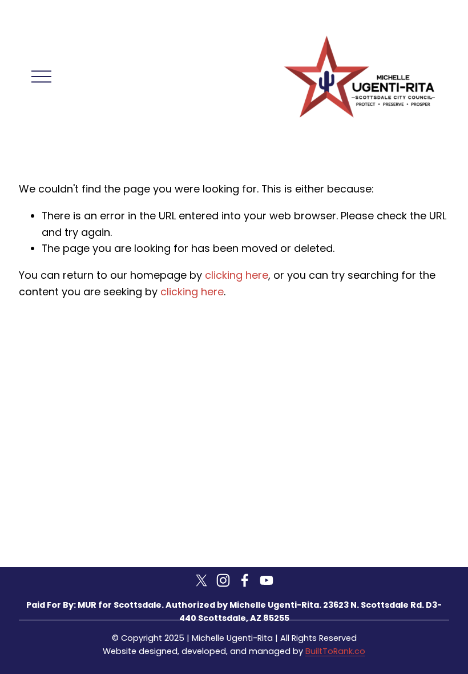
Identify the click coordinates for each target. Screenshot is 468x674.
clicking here (236, 275)
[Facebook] (245, 580)
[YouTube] (266, 580)
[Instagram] (223, 580)
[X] (201, 580)
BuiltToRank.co (335, 651)
